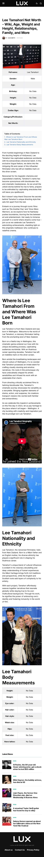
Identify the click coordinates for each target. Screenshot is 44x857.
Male (33, 78)
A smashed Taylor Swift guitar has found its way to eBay (26, 809)
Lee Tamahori (33, 72)
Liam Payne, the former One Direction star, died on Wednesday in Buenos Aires (25, 795)
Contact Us (20, 850)
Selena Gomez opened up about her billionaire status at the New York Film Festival (27, 823)
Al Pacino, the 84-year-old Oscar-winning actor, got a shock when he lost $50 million (27, 767)
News (14, 761)
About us (9, 850)
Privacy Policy (33, 850)
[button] (3, 3)
